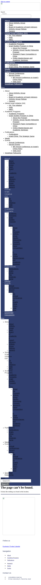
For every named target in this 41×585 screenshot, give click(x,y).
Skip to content (5, 1)
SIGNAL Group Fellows (18, 29)
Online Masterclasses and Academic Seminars (22, 59)
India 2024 (17, 82)
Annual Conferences (16, 73)
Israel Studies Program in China (21, 46)
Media (7, 69)
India (10, 38)
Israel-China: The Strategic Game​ (21, 67)
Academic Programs (16, 44)
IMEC (11, 40)
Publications (13, 65)
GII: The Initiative (15, 35)
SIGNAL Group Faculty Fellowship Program (16, 238)
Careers (12, 31)
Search (3, 12)
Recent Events (14, 75)
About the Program (20, 48)
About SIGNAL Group (17, 23)
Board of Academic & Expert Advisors (23, 27)
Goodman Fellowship (14, 84)
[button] (20, 87)
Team (11, 25)
